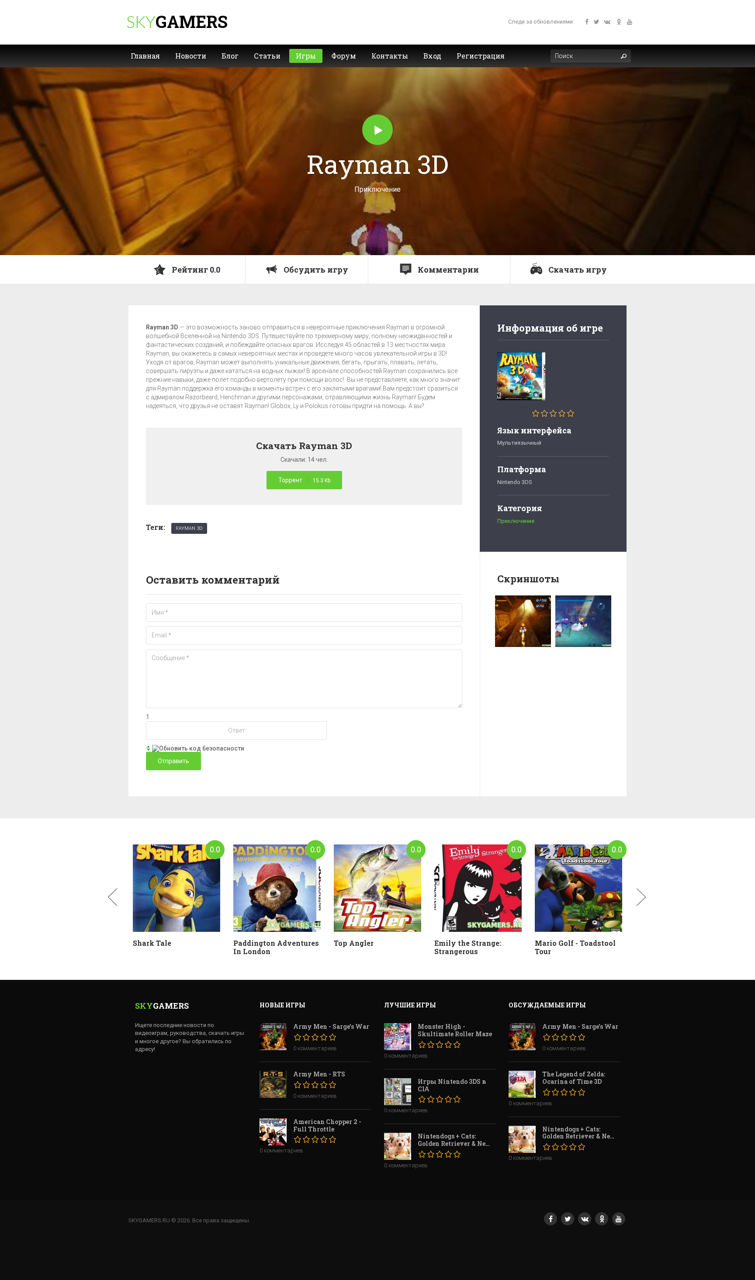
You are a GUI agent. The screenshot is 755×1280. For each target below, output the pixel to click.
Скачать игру (577, 269)
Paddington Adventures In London (276, 946)
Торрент (304, 480)
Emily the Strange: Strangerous (467, 946)
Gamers (192, 21)
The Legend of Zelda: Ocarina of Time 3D (573, 1078)
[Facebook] (585, 23)
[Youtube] (628, 23)
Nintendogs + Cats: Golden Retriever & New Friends (455, 1140)
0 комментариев (315, 1048)
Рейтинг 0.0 (195, 269)
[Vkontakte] (606, 23)
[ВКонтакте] (584, 1218)
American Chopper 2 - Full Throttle (327, 1125)
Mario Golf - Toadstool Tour (575, 946)
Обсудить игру (315, 269)
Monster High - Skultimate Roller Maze (455, 1030)
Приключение (515, 521)
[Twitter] (595, 23)
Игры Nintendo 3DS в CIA (452, 1085)
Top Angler (354, 942)
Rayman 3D (189, 528)
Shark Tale (152, 942)
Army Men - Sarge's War (331, 1027)
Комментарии (447, 269)
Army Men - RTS (319, 1074)
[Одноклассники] (617, 23)
